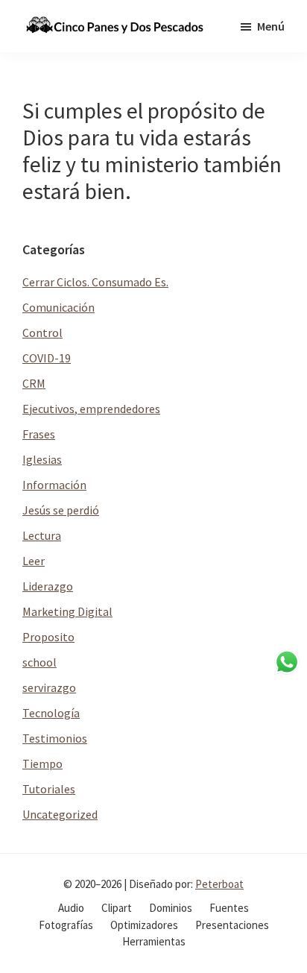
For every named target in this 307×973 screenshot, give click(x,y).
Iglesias (42, 459)
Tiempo (42, 763)
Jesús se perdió (60, 510)
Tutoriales (48, 788)
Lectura (41, 535)
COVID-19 (46, 357)
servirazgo (49, 687)
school (39, 662)
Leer (33, 560)
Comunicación (58, 307)
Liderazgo (47, 586)
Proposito (48, 636)
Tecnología (51, 712)
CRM (33, 383)
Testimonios (54, 738)
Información (54, 484)
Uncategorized (60, 814)
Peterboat (219, 884)
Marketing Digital (67, 611)
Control (42, 332)
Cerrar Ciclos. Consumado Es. (95, 281)
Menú (271, 26)
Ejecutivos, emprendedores (91, 408)
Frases (38, 433)
